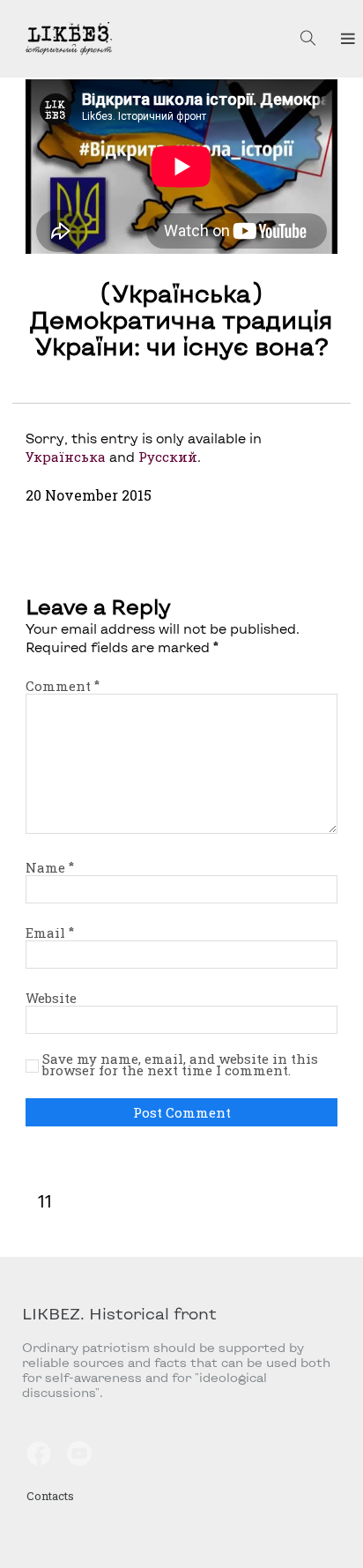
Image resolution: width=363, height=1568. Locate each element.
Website (51, 998)
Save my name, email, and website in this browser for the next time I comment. (180, 1065)
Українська (66, 456)
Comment (63, 686)
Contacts (50, 1496)
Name (50, 867)
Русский (167, 456)
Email (50, 932)
